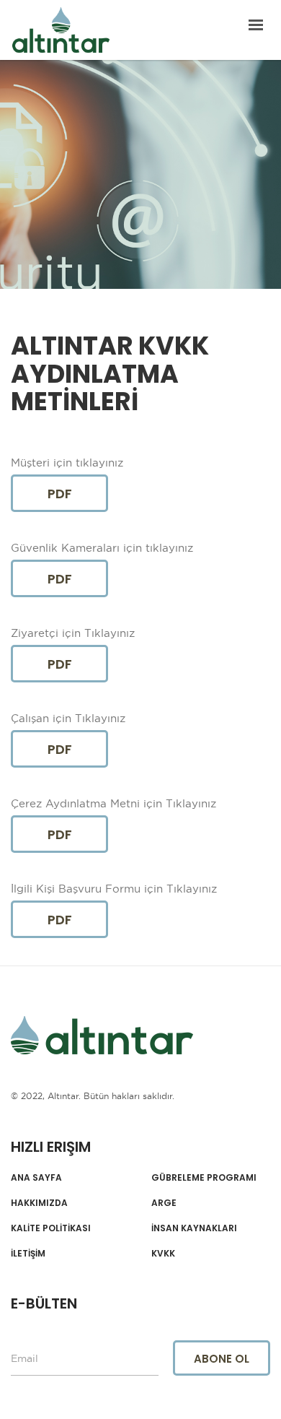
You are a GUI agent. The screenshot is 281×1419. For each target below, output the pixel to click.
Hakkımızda (39, 1203)
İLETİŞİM (28, 1254)
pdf (60, 494)
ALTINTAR (61, 30)
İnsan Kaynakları (194, 1228)
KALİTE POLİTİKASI (51, 1228)
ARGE (164, 1203)
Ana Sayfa (36, 1178)
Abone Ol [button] (221, 1358)
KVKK (163, 1254)
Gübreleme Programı (204, 1178)
